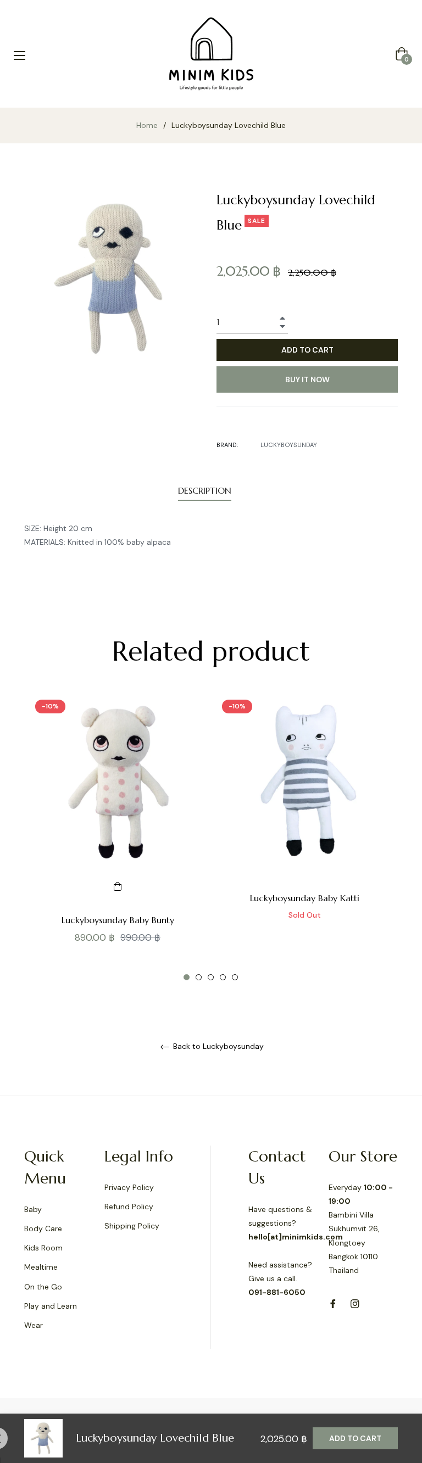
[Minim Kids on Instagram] (355, 1303)
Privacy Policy (129, 1187)
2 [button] (199, 977)
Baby (33, 1209)
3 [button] (211, 977)
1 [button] (187, 977)
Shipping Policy (131, 1226)
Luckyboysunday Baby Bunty (118, 919)
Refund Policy (128, 1206)
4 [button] (223, 977)
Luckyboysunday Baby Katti (304, 897)
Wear (33, 1325)
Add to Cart (355, 1438)
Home (147, 125)
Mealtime (41, 1267)
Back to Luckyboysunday (217, 1046)
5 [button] (235, 977)
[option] (117, 838)
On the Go (43, 1287)
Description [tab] (204, 490)
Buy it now (307, 379)
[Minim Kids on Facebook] (333, 1303)
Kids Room (43, 1248)
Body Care (43, 1228)
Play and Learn (50, 1306)
